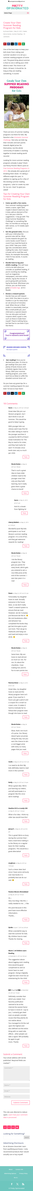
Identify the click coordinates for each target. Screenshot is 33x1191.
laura (10, 408)
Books (25, 31)
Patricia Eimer (13, 683)
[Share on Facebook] (8, 44)
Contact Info (19, 1169)
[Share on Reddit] (19, 44)
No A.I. (16, 1177)
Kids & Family (7, 34)
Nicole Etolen (9, 31)
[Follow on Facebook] (5, 1127)
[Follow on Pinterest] (9, 1127)
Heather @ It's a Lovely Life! (18, 808)
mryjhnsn (11, 863)
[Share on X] (12, 44)
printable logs (15, 288)
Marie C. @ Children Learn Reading (17, 952)
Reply (26, 457)
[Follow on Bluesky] (17, 1127)
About (10, 1169)
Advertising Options (10, 1173)
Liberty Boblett (13, 522)
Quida (10, 927)
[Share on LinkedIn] (16, 44)
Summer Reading (17, 34)
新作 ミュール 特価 (14, 990)
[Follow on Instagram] (13, 1127)
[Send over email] (23, 44)
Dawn (10, 593)
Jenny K (11, 829)
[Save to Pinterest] (5, 44)
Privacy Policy (23, 1173)
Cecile (10, 762)
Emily (10, 782)
